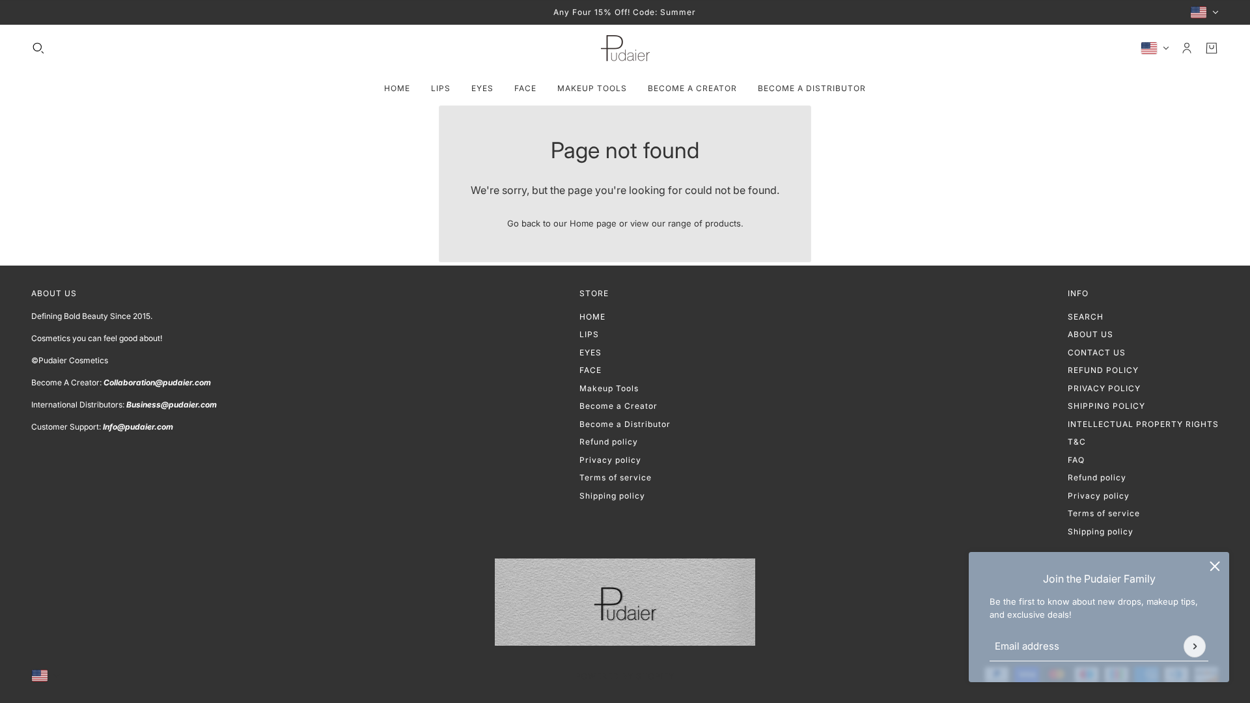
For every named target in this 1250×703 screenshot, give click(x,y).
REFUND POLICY (1103, 370)
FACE (590, 370)
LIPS (589, 334)
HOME (592, 317)
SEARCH (1086, 317)
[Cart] (1211, 48)
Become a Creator (618, 406)
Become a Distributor (625, 424)
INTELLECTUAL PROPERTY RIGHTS (1143, 424)
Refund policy (608, 442)
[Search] (38, 48)
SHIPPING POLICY (1106, 406)
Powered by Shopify (625, 676)
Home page (593, 223)
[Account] (1187, 48)
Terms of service (615, 477)
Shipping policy (612, 496)
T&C (1077, 442)
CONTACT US (1097, 352)
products (723, 223)
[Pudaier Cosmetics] (625, 48)
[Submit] (1195, 646)
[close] (1214, 566)
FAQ (1076, 460)
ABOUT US (1090, 334)
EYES (590, 352)
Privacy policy (610, 460)
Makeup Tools (609, 388)
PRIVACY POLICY (1104, 388)
